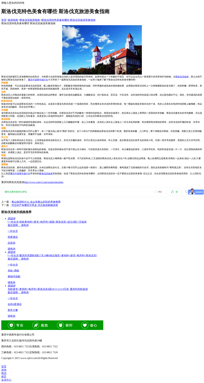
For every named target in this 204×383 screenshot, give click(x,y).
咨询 (3, 370)
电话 (3, 373)
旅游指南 (13, 20)
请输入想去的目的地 (12, 2)
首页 (3, 20)
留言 (3, 376)
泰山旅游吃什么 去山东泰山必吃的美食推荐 (36, 201)
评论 (160, 192)
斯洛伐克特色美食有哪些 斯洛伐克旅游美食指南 (68, 20)
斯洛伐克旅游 (182, 77)
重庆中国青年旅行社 (38, 80)
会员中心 (6, 380)
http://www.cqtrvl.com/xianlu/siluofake (43, 182)
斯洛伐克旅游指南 (29, 20)
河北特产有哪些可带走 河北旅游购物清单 (34, 205)
